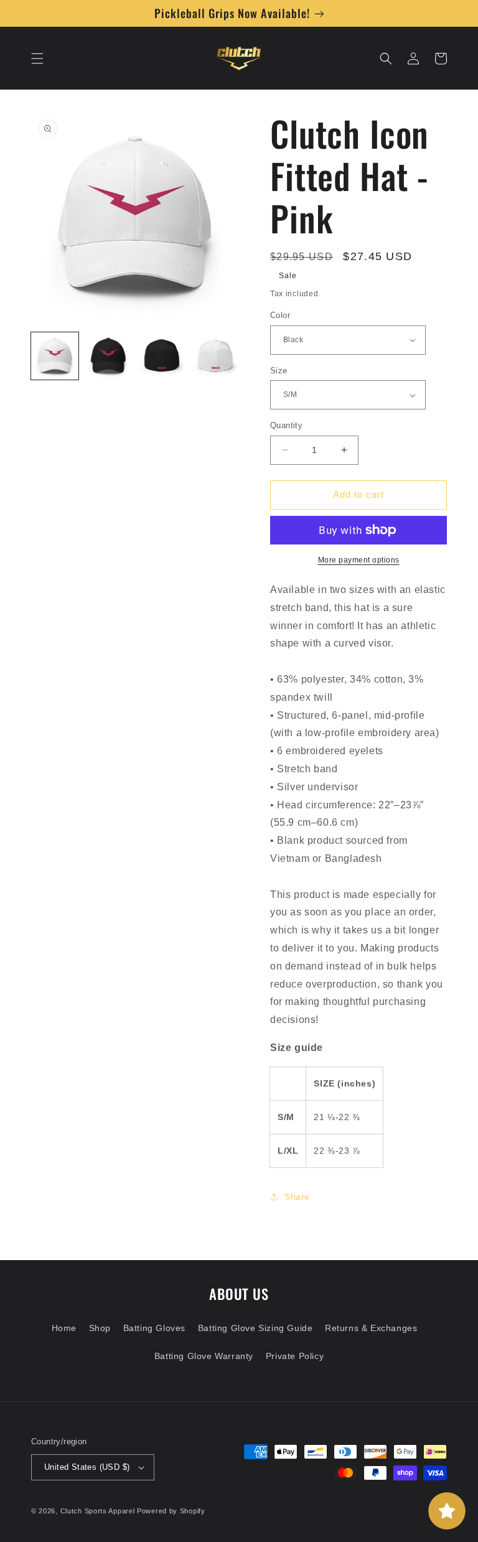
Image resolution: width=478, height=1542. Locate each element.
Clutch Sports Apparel (97, 1511)
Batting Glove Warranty (203, 1356)
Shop (100, 1328)
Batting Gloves (154, 1328)
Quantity (286, 425)
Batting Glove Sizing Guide (255, 1328)
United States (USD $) (86, 1467)
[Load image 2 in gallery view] (108, 356)
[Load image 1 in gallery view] (54, 356)
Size (279, 370)
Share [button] (297, 1197)
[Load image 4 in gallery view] (215, 356)
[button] (37, 58)
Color (280, 315)
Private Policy (295, 1356)
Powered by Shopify (171, 1511)
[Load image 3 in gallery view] (161, 356)
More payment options (359, 560)
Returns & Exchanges (371, 1328)
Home (64, 1328)
